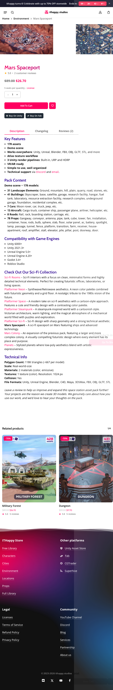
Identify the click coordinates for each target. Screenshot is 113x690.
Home (5, 18)
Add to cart (26, 105)
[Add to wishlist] (52, 105)
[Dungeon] (86, 468)
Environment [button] (10, 571)
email (55, 172)
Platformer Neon (14, 289)
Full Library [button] (9, 593)
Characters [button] (8, 556)
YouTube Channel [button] (71, 617)
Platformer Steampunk (18, 309)
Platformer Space (15, 301)
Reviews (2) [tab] (66, 131)
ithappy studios (63, 673)
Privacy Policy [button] (10, 640)
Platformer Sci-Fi (14, 321)
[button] (5, 12)
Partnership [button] (67, 647)
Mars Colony (12, 333)
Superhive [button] (71, 571)
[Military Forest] (29, 468)
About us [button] (65, 655)
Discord (41, 172)
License (30, 88)
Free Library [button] (9, 548)
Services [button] (65, 640)
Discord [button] (65, 625)
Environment (21, 18)
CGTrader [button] (70, 563)
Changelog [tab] (41, 131)
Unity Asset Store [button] (75, 548)
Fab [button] (67, 556)
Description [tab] (17, 131)
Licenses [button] (7, 617)
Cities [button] (5, 563)
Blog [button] (63, 632)
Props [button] (5, 586)
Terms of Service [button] (12, 625)
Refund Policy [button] (10, 632)
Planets (9, 345)
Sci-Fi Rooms (12, 277)
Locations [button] (8, 578)
